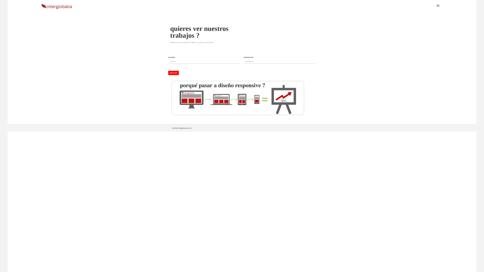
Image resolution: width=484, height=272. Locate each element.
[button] (437, 5)
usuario (171, 57)
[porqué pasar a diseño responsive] (242, 98)
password (248, 57)
